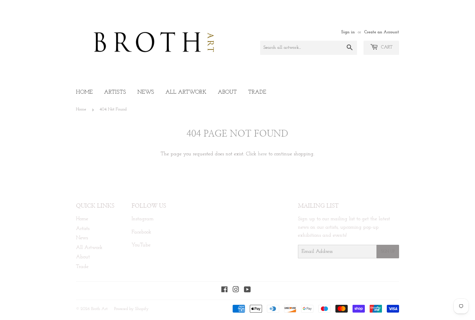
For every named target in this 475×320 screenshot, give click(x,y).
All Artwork (185, 92)
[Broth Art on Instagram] (236, 290)
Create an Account (381, 32)
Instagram (142, 219)
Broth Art (99, 309)
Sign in (348, 32)
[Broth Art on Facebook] (224, 290)
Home (84, 92)
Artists (115, 92)
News (145, 92)
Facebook (141, 232)
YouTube (141, 245)
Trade (257, 92)
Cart (386, 47)
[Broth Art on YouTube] (247, 290)
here (262, 154)
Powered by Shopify (131, 309)
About (227, 92)
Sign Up (388, 251)
